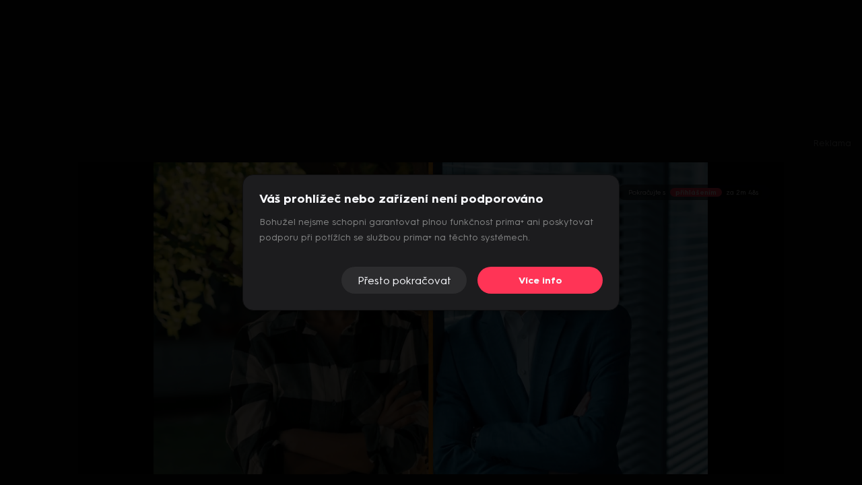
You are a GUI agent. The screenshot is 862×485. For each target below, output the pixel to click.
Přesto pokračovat (404, 280)
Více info (540, 280)
